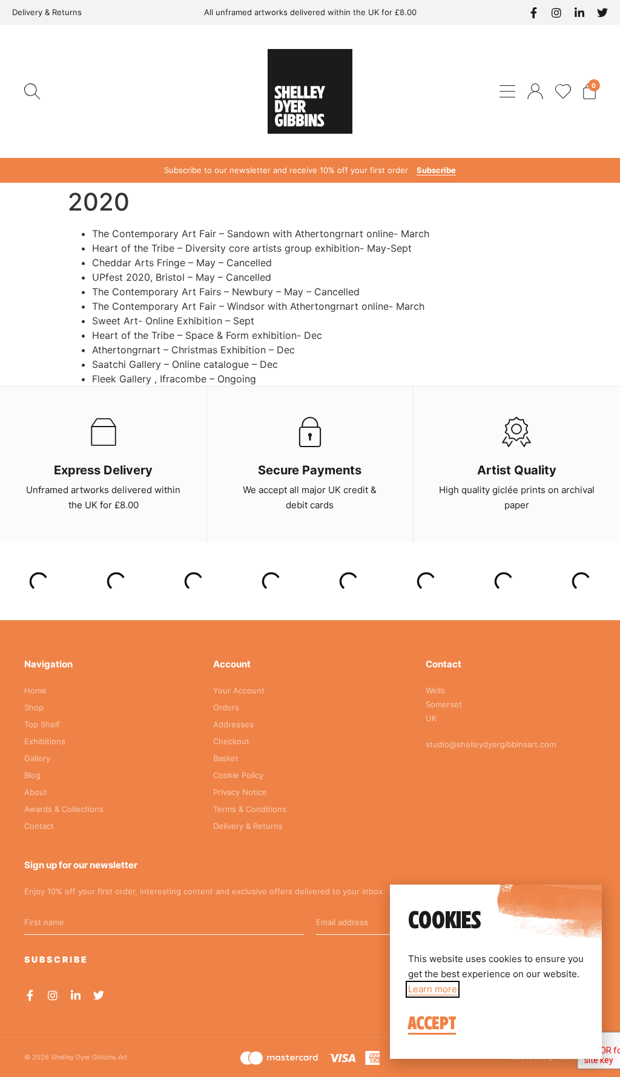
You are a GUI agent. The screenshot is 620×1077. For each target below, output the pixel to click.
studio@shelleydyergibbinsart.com (491, 744)
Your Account (239, 690)
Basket (226, 758)
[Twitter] (602, 12)
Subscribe (436, 170)
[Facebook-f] (533, 12)
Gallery (37, 758)
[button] (32, 91)
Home (35, 690)
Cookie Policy (238, 775)
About (35, 792)
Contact (39, 826)
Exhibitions (44, 741)
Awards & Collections (64, 809)
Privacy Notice (240, 792)
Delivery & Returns (47, 12)
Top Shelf (42, 724)
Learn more (432, 989)
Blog (32, 775)
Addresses (233, 724)
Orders (226, 707)
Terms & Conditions (249, 809)
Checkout (231, 741)
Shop (34, 707)
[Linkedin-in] (579, 12)
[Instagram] (556, 12)
